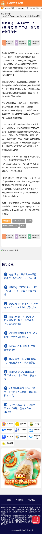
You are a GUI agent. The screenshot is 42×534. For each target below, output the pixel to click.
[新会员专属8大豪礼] (9, 250)
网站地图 (31, 500)
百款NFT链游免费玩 (9, 43)
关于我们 (19, 500)
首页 (2, 14)
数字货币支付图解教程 (22, 43)
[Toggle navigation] (38, 3)
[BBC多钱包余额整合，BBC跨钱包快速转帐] (21, 487)
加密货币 (7, 221)
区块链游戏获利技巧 (35, 43)
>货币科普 (7, 14)
